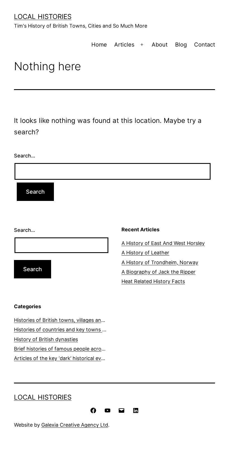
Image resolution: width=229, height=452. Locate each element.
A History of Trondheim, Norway (159, 262)
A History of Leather (145, 253)
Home (99, 44)
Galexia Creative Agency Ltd (74, 425)
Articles (124, 44)
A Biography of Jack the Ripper (158, 272)
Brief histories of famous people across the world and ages (83, 349)
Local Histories (42, 17)
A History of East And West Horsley (163, 243)
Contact (204, 44)
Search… (24, 156)
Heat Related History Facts (153, 281)
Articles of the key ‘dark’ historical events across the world (83, 358)
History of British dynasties (46, 339)
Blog (181, 44)
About (160, 44)
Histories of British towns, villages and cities (66, 320)
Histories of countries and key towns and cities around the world (90, 329)
